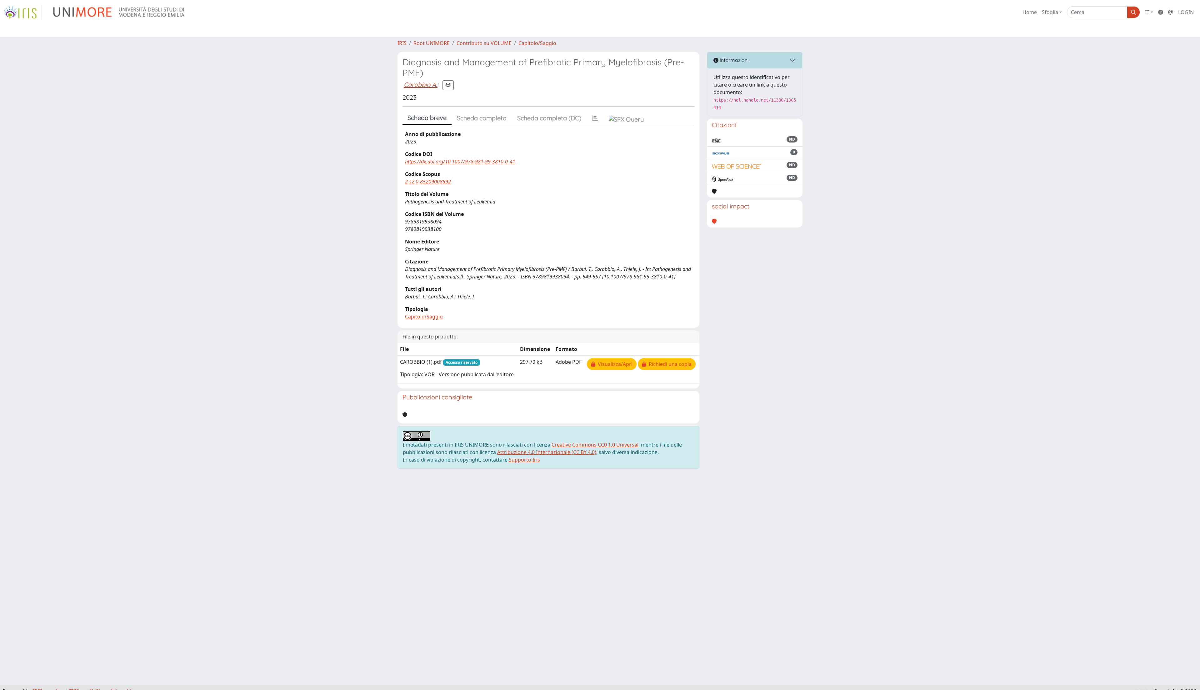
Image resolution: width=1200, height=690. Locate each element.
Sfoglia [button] (1050, 12)
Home (1029, 12)
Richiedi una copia (669, 364)
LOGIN (1186, 12)
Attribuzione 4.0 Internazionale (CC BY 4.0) (546, 452)
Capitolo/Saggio (537, 43)
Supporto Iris (524, 459)
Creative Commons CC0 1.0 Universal (595, 444)
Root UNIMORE (431, 43)
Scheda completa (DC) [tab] (549, 118)
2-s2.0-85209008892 (428, 181)
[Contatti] (1171, 12)
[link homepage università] (119, 12)
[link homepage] (23, 12)
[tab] (595, 118)
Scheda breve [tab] (427, 118)
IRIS (402, 43)
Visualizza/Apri (613, 364)
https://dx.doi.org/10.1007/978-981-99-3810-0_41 (460, 161)
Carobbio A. (420, 84)
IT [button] (1147, 12)
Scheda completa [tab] (482, 118)
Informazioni (733, 60)
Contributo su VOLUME (484, 43)
